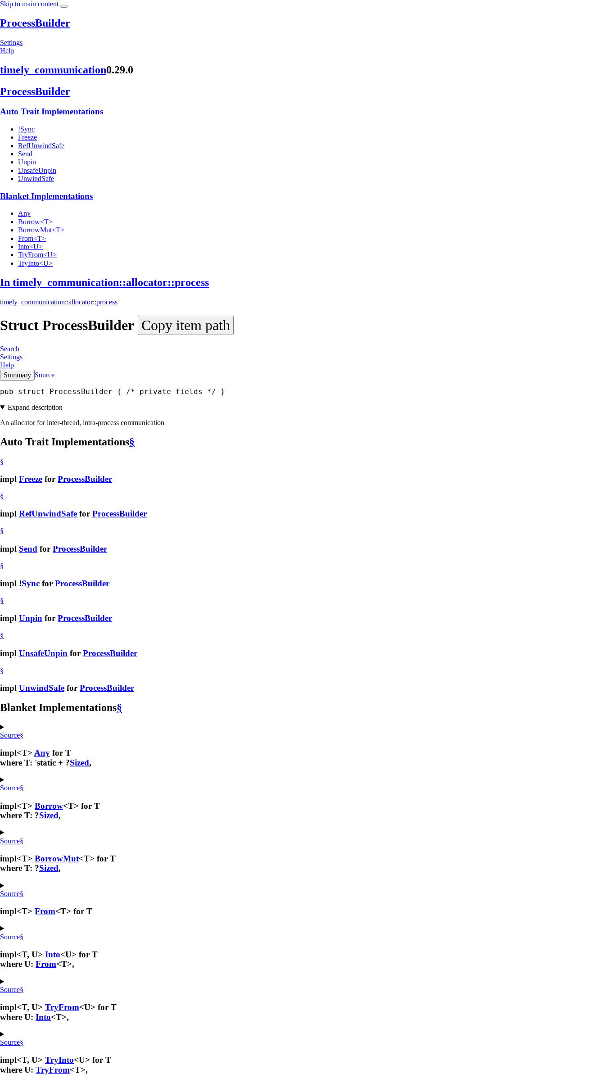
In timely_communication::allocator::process (104, 282)
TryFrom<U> (37, 254)
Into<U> (30, 246)
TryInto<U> (35, 263)
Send (25, 154)
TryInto (59, 1060)
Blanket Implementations (46, 196)
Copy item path (185, 325)
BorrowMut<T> (41, 230)
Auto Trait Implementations (51, 111)
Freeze (27, 137)
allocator (80, 302)
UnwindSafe (36, 178)
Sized (79, 762)
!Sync (26, 129)
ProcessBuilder (35, 23)
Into (52, 954)
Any (24, 213)
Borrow (49, 806)
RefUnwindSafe (41, 146)
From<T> (32, 238)
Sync (31, 583)
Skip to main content (29, 4)
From (45, 911)
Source (44, 375)
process (107, 302)
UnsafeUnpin (37, 170)
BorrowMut (57, 858)
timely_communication (53, 70)
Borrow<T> (35, 222)
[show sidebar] (64, 6)
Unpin (27, 162)
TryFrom (62, 1007)
